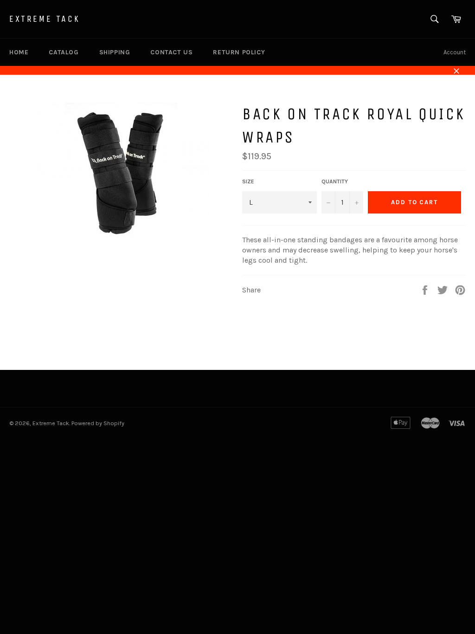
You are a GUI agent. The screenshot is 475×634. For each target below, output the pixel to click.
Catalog (63, 52)
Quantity (334, 181)
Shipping (114, 52)
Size (248, 181)
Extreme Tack (44, 18)
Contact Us (171, 52)
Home (18, 52)
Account (454, 52)
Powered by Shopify (97, 423)
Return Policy (239, 52)
